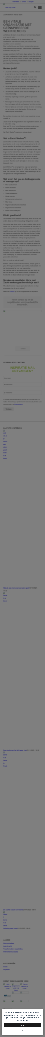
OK (22, 1025)
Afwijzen (22, 1031)
